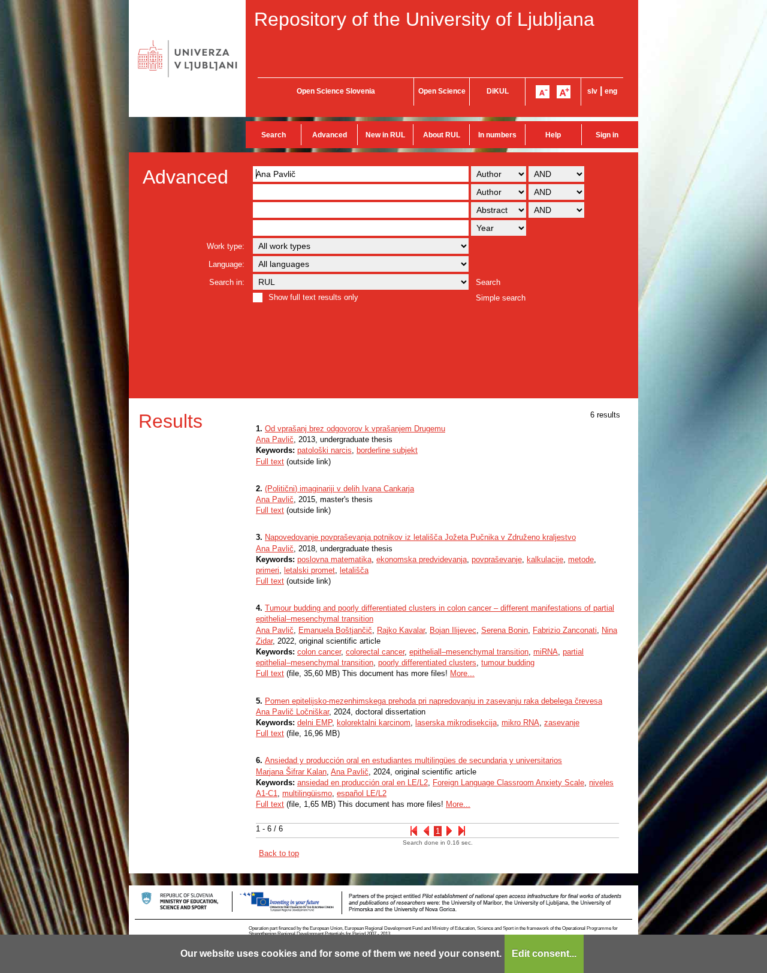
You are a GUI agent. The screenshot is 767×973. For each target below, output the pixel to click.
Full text (270, 461)
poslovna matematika (334, 559)
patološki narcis (324, 450)
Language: (226, 264)
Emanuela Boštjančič (335, 630)
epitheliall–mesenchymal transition (469, 651)
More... (462, 673)
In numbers (497, 135)
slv (592, 91)
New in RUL (385, 135)
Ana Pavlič (275, 439)
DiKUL (498, 91)
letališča (354, 570)
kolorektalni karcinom (373, 722)
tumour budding (508, 662)
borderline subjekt (387, 450)
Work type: (225, 246)
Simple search (501, 297)
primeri (267, 570)
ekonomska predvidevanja (421, 559)
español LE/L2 (361, 793)
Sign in (607, 135)
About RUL (441, 135)
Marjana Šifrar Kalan (291, 771)
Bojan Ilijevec (453, 630)
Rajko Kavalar (401, 630)
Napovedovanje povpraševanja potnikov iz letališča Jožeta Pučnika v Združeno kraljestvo (420, 537)
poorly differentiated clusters (427, 662)
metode (581, 559)
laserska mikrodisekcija (456, 722)
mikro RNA (520, 722)
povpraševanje (497, 559)
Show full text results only (313, 297)
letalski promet (309, 570)
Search (273, 135)
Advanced (329, 135)
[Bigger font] (563, 91)
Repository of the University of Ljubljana (424, 19)
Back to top (279, 853)
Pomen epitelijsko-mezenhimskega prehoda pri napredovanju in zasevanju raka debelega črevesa (433, 700)
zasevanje (561, 722)
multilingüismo (307, 793)
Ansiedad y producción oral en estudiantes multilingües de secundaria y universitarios (413, 760)
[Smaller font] (542, 91)
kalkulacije (545, 559)
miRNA (545, 651)
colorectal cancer (375, 651)
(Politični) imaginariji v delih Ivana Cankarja (339, 488)
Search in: (226, 282)
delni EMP (314, 722)
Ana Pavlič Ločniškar (292, 711)
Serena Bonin (504, 630)
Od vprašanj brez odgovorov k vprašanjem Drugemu (355, 428)
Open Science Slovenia (336, 91)
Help (553, 135)
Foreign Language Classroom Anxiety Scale (508, 782)
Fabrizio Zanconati (565, 630)
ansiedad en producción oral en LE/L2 (362, 782)
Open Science (442, 91)
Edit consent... (544, 953)
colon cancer (319, 651)
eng (611, 91)
